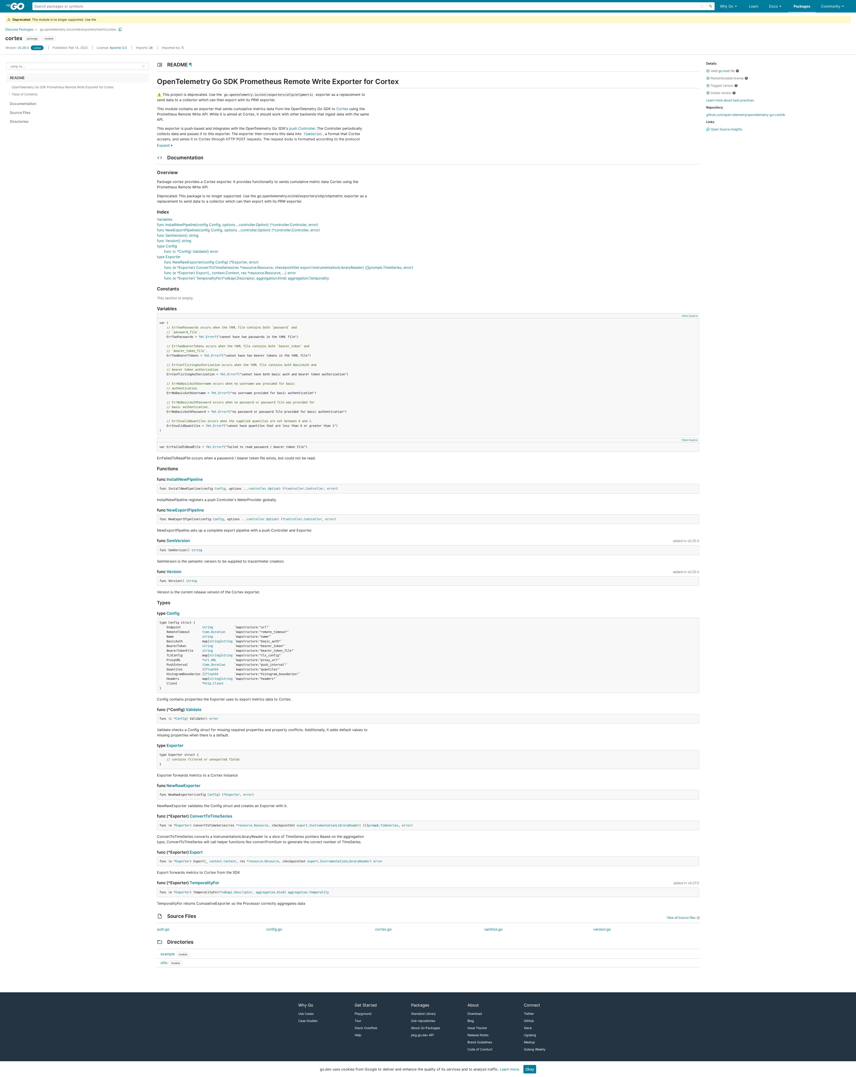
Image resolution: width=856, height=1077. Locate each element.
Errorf (211, 337)
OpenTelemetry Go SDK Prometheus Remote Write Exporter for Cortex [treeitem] (63, 87)
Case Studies (307, 1021)
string (196, 550)
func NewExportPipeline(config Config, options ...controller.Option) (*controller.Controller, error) (238, 230)
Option (273, 488)
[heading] (18, 6)
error (331, 488)
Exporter (175, 745)
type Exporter (169, 257)
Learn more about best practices (730, 100)
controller (257, 488)
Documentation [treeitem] (23, 103)
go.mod (724, 71)
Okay (529, 1069)
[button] (708, 71)
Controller (314, 488)
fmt (201, 337)
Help (358, 1035)
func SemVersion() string (177, 235)
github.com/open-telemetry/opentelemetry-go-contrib (745, 115)
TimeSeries (389, 825)
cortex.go (383, 929)
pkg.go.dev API (422, 1035)
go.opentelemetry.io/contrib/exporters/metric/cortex (78, 29)
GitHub (529, 1021)
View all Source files (681, 917)
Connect (532, 1005)
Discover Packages (19, 29)
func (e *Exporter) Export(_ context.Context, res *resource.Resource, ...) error (230, 273)
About (473, 1005)
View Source (690, 315)
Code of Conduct (479, 1049)
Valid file (723, 71)
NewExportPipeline (185, 510)
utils (163, 962)
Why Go (726, 6)
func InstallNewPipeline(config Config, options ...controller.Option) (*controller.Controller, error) (237, 224)
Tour (358, 1021)
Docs (773, 6)
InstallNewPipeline (185, 479)
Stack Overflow (366, 1028)
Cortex (342, 109)
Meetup (529, 1042)
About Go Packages (425, 1028)
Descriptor (243, 892)
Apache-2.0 (118, 47)
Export (196, 852)
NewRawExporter (183, 785)
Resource (261, 825)
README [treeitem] (17, 78)
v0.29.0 (17, 47)
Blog (470, 1021)
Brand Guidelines (479, 1042)
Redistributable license (727, 78)
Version (174, 571)
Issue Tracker (477, 1028)
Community (830, 6)
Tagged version (722, 85)
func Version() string (174, 240)
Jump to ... (18, 66)
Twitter (529, 1013)
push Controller (302, 128)
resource (245, 825)
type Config (167, 246)
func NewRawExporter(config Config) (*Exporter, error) (211, 262)
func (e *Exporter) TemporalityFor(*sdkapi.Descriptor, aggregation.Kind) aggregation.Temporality (246, 278)
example (167, 954)
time (205, 632)
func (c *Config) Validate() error (191, 251)
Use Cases (306, 1013)
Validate (194, 709)
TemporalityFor (204, 882)
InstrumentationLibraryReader (334, 825)
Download (474, 1013)
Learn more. (510, 1069)
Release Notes (477, 1035)
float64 (212, 669)
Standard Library (423, 1013)
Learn (753, 6)
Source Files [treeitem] (20, 112)
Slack (528, 1028)
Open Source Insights (726, 129)
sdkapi (227, 892)
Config (220, 488)
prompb (373, 825)
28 (145, 47)
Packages (802, 6)
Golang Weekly (534, 1049)
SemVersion (178, 540)
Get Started (366, 1005)
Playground (363, 1013)
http (207, 683)
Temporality (319, 892)
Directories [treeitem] (19, 121)
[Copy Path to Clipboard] (120, 29)
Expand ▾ (165, 145)
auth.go (163, 929)
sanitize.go (493, 929)
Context (230, 861)
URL (213, 660)
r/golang (530, 1035)
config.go (274, 929)
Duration (218, 632)
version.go (602, 929)
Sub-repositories (423, 1021)
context (215, 861)
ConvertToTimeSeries (211, 816)
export (302, 825)
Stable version (721, 93)
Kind (280, 892)
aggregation (265, 892)
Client (218, 683)
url (206, 660)
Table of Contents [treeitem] (24, 94)
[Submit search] (711, 6)
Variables (164, 219)
